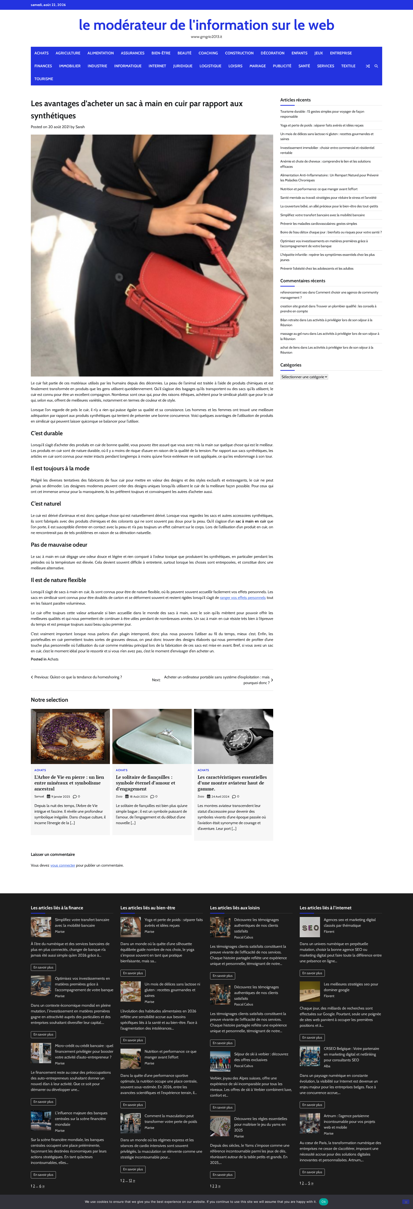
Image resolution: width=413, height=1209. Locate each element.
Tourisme (43, 79)
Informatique (127, 66)
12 (130, 1180)
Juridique (182, 66)
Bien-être (161, 53)
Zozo (119, 796)
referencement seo (293, 292)
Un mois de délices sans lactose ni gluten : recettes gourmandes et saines (172, 990)
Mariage (258, 66)
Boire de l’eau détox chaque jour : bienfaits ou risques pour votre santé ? (331, 232)
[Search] (376, 66)
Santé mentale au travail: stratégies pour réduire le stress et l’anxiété (328, 197)
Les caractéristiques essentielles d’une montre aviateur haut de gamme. (232, 783)
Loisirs (235, 66)
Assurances (132, 53)
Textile (348, 66)
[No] (405, 1201)
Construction (239, 53)
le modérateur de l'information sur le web (206, 24)
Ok (323, 1202)
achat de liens (290, 347)
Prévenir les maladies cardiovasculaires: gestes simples (318, 223)
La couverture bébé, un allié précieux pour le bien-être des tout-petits (329, 206)
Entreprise (341, 53)
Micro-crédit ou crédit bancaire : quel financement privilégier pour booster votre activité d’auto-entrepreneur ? (84, 1051)
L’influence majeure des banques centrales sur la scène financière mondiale (81, 1119)
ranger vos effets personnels (243, 597)
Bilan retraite (289, 320)
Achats (41, 53)
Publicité (282, 66)
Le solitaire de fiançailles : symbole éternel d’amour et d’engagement (145, 783)
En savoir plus (43, 967)
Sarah (80, 127)
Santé (304, 66)
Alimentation (100, 53)
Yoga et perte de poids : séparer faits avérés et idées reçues (322, 125)
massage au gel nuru (294, 334)
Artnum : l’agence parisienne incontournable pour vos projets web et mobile (349, 1122)
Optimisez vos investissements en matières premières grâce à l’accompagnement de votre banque (84, 984)
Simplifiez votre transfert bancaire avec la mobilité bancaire (322, 215)
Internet (157, 66)
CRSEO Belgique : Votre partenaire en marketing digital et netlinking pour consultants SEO (351, 1054)
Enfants (299, 53)
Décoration (272, 53)
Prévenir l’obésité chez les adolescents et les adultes (316, 268)
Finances (43, 66)
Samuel (39, 796)
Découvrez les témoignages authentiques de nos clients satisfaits (256, 925)
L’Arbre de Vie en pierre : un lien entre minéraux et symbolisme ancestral (69, 783)
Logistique (210, 66)
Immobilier (70, 66)
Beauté (184, 53)
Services (325, 66)
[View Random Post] (367, 66)
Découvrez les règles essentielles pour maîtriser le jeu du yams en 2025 (260, 1124)
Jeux (319, 53)
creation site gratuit (294, 306)
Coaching (208, 53)
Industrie (97, 66)
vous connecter (62, 865)
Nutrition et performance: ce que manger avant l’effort (319, 189)
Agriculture (68, 53)
